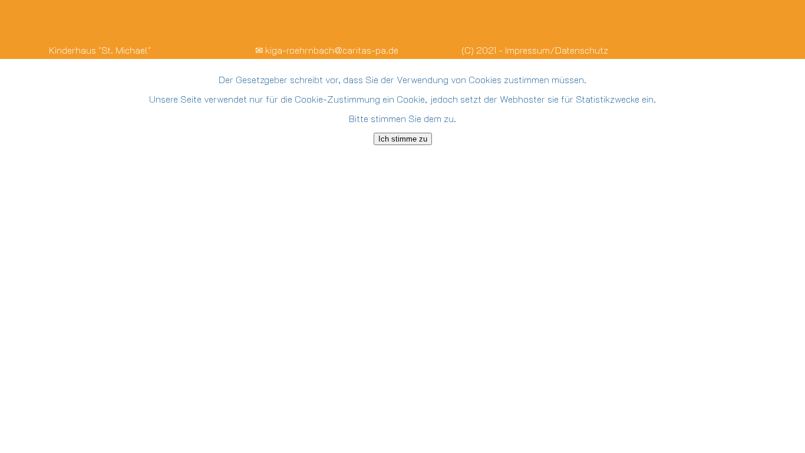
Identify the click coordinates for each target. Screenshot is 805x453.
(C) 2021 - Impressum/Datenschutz (534, 50)
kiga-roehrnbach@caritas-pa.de (331, 50)
